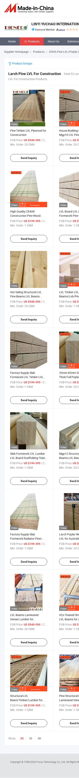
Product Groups (22, 63)
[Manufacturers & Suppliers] (29, 8)
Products (34, 41)
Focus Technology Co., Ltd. (51, 761)
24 (21, 738)
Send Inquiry (29, 158)
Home (12, 41)
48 (39, 738)
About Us (53, 41)
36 (30, 738)
